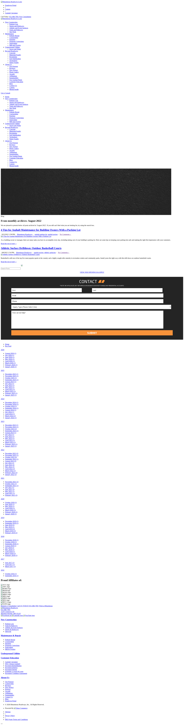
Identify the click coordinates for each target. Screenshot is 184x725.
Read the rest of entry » (9, 244)
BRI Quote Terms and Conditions (16, 719)
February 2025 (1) (11, 393)
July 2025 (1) (9, 384)
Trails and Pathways (16, 30)
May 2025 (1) (9, 387)
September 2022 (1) (11, 459)
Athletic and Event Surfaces (18, 28)
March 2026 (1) (10, 363)
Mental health (14, 89)
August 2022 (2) (10, 461)
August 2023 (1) (10, 433)
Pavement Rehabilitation (13, 666)
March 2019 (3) (10, 531)
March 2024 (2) (10, 416)
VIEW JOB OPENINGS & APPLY (92, 272)
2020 (2, 499)
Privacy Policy (10, 716)
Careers (7, 9)
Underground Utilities (12, 47)
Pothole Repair (14, 36)
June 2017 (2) (9, 563)
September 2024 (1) (11, 408)
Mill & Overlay (10, 649)
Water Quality (14, 62)
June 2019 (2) (9, 525)
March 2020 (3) (10, 510)
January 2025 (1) (11, 395)
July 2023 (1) (9, 435)
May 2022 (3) (9, 467)
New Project (13, 70)
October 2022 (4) (11, 457)
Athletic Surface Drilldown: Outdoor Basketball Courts (31, 248)
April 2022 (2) (10, 469)
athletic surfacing (50, 252)
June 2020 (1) (9, 504)
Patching (12, 39)
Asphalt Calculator (11, 13)
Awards (12, 74)
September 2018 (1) (11, 544)
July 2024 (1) (9, 412)
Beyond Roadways (11, 51)
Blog (11, 84)
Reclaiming (13, 57)
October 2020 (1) (11, 502)
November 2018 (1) (11, 540)
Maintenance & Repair (11, 635)
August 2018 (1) (10, 546)
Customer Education (16, 82)
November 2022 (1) (11, 455)
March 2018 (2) (10, 553)
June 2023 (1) (9, 436)
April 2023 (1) (10, 440)
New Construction (11, 22)
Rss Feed (8, 346)
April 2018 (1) (10, 551)
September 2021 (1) (11, 486)
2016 (2, 570)
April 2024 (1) (10, 414)
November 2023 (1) (11, 427)
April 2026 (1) (10, 361)
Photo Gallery (14, 72)
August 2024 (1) (10, 410)
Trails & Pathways (11, 626)
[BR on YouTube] (29, 615)
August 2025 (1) (10, 382)
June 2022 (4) (9, 465)
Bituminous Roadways (24, 234)
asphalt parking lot (41, 234)
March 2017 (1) (10, 566)
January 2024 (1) (11, 418)
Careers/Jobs (9, 684)
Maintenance (9, 34)
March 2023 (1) (10, 442)
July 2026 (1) (9, 355)
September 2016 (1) (11, 576)
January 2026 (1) (11, 367)
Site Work (12, 32)
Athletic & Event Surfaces (14, 628)
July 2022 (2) (9, 463)
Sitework (8, 631)
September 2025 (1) (11, 380)
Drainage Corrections (16, 41)
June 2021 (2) (9, 489)
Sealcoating (13, 43)
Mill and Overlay (15, 45)
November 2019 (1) (11, 521)
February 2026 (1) (11, 365)
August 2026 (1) (10, 353)
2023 (2, 421)
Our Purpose (13, 66)
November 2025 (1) (11, 376)
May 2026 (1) (9, 359)
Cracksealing (13, 38)
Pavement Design (11, 669)
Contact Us (13, 86)
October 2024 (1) (11, 406)
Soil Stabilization (15, 59)
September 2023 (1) (11, 431)
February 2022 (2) (11, 473)
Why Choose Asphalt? (12, 664)
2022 (2, 450)
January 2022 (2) (11, 474)
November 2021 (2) (11, 482)
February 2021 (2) (11, 495)
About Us (8, 64)
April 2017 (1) (10, 565)
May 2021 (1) (9, 491)
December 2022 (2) (11, 453)
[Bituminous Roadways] (11, 2)
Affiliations (13, 76)
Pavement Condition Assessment (16, 673)
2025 (2, 370)
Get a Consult (5, 93)
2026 (2, 350)
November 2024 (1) (11, 404)
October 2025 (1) (11, 378)
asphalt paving (53, 234)
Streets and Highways (16, 26)
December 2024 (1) (11, 402)
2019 (2, 518)
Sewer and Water (15, 49)
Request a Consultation (8, 606)
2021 (2, 478)
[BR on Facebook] (6, 615)
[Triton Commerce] (20, 708)
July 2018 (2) (9, 548)
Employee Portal (10, 5)
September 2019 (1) (11, 523)
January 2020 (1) (11, 514)
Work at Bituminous (46, 606)
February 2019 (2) (11, 533)
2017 (2, 559)
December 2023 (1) (11, 425)
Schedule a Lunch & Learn (14, 671)
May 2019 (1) (9, 527)
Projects (7, 689)
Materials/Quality (15, 55)
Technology (13, 61)
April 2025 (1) (10, 389)
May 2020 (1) (9, 506)
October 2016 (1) (11, 574)
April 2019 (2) (10, 529)
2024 (2, 399)
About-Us (5, 677)
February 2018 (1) (11, 555)
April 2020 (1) (10, 508)
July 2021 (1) (9, 487)
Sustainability (13, 78)
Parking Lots (13, 24)
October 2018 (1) (11, 542)
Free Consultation (25, 17)
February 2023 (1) (11, 444)
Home (7, 97)
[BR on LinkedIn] (17, 615)
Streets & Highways (12, 629)
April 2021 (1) (10, 493)
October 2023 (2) (11, 429)
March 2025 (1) (10, 391)
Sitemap (8, 712)
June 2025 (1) (9, 386)
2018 (2, 536)
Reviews (12, 68)
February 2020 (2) (11, 512)
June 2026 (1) (9, 357)
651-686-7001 (14, 17)
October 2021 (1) (11, 484)
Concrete (12, 53)
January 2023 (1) (11, 446)
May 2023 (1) (9, 438)
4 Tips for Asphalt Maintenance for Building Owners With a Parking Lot (40, 230)
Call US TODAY (28, 606)
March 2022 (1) (10, 471)
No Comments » (65, 234)
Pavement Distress (11, 668)
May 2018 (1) (9, 550)
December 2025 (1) (11, 374)
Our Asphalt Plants (15, 80)
